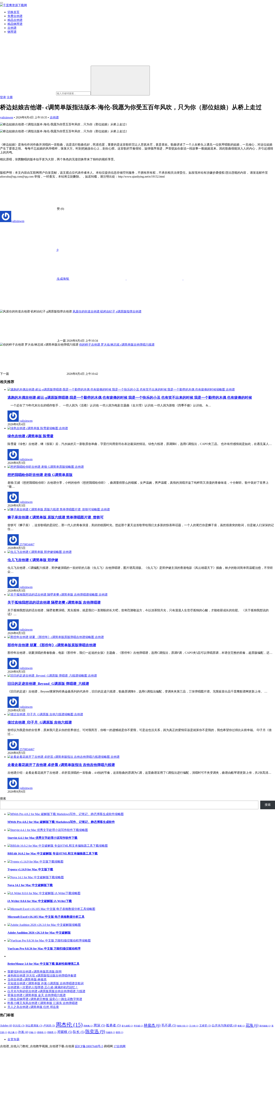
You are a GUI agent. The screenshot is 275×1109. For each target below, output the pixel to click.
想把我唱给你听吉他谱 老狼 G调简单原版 (40, 475)
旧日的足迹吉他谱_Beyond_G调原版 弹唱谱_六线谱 (48, 684)
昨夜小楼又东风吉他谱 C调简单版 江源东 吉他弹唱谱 (42, 1003)
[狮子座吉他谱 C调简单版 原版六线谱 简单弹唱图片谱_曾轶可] (54, 509)
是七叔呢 (127, 1026)
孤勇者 (113, 1025)
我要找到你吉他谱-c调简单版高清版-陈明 (34, 971)
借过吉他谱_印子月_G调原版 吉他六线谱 (39, 722)
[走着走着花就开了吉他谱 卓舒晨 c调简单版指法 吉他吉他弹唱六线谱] (59, 756)
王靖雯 (205, 1025)
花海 (252, 1025)
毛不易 (168, 1025)
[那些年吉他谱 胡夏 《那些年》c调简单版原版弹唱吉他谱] (51, 637)
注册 (10, 97)
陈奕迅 (95, 1031)
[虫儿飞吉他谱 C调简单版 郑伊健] (35, 551)
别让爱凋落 (33, 1025)
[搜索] (120, 80)
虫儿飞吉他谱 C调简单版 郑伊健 (32, 560)
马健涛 (110, 1032)
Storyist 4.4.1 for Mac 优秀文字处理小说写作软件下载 (42, 837)
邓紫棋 (64, 1032)
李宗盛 (138, 1026)
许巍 (32, 1032)
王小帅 (193, 1026)
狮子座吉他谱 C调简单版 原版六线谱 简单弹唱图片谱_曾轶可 (55, 517)
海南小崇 (182, 1026)
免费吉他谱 (14, 16)
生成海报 (63, 278)
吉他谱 (11, 27)
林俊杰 (152, 1025)
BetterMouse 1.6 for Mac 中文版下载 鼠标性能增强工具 (43, 963)
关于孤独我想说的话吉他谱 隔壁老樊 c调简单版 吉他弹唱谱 (54, 602)
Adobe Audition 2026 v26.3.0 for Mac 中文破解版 (39, 932)
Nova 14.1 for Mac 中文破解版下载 (30, 885)
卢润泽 (49, 1025)
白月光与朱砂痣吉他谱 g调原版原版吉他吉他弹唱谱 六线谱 (46, 991)
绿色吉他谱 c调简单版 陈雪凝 (30, 436)
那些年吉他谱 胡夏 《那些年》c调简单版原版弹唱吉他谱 (51, 645)
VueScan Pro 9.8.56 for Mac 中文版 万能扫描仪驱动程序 (44, 948)
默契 (119, 1032)
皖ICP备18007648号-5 (89, 1046)
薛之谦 (12, 1032)
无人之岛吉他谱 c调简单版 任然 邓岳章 (33, 1007)
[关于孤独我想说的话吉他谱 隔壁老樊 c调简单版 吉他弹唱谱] (53, 594)
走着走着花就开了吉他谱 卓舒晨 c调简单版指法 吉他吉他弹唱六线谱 (61, 765)
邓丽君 (51, 1032)
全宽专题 (13, 1039)
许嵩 (23, 1032)
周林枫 (88, 1026)
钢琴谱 (11, 31)
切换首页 (13, 12)
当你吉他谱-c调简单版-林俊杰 (27, 979)
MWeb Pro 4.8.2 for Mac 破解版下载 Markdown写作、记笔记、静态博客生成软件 (61, 821)
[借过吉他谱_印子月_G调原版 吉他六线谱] (40, 714)
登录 (3, 97)
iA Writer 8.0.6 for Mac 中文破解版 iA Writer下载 (39, 901)
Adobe (6, 1025)
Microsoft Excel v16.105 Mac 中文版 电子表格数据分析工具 (46, 916)
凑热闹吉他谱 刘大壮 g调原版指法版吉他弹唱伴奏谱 (41, 975)
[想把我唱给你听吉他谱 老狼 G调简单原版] (41, 466)
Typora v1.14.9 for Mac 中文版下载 (30, 869)
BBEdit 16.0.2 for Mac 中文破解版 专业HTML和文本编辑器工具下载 (52, 853)
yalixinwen (6, 117)
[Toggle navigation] (1, 2)
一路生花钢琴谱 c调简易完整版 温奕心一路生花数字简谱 (44, 999)
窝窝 (241, 1026)
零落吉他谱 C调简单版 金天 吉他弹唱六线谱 (36, 995)
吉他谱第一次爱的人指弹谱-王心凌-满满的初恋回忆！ (42, 987)
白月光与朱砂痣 (224, 1025)
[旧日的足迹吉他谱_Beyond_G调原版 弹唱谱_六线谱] (47, 675)
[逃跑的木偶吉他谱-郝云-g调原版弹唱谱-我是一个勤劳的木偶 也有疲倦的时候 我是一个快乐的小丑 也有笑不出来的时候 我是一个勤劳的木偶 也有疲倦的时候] (116, 389)
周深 (99, 1025)
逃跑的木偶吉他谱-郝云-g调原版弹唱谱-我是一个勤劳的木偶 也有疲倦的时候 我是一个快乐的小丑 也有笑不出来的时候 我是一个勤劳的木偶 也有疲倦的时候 (129, 397)
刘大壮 (19, 1025)
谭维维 (41, 1032)
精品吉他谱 (14, 20)
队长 (79, 1032)
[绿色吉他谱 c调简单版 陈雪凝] (33, 428)
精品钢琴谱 (14, 23)
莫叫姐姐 (265, 1026)
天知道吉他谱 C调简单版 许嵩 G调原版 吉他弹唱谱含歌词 (45, 983)
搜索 (3, 798)
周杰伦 (69, 1025)
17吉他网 (120, 1046)
